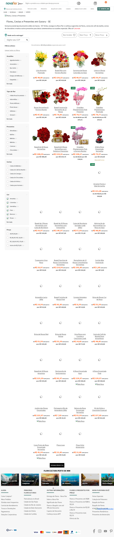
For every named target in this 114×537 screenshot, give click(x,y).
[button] (78, 3)
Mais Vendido (67, 35)
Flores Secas (14, 107)
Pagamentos (5, 511)
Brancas (13, 214)
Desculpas (13, 72)
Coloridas (14, 202)
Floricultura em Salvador (48, 482)
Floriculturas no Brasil (31, 499)
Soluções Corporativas (9, 514)
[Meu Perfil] (87, 3)
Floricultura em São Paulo (9, 482)
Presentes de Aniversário (101, 514)
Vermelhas (14, 206)
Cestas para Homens (17, 185)
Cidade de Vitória (30, 511)
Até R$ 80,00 (14, 234)
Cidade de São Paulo (31, 502)
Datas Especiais (97, 496)
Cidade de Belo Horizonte (33, 508)
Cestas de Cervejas (16, 174)
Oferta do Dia (74, 518)
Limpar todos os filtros (12, 50)
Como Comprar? (6, 496)
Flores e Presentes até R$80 (79, 499)
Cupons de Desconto (54, 511)
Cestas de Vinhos (16, 181)
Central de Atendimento (9, 505)
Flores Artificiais (15, 103)
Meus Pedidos (6, 499)
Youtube (105, 531)
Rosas (13, 218)
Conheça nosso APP (54, 514)
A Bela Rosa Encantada (18, 95)
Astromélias (14, 99)
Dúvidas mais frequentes (9, 502)
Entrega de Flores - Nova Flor (57, 496)
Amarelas (14, 199)
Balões (12, 134)
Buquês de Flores (56, 9)
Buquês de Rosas (98, 502)
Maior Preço (83, 35)
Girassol (13, 115)
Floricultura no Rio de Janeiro (69, 482)
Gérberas (13, 111)
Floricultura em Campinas (28, 482)
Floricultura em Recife (88, 482)
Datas (92, 9)
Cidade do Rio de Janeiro (32, 505)
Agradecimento (15, 60)
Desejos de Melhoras (17, 76)
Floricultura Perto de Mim (57, 470)
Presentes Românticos (100, 511)
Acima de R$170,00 (17, 245)
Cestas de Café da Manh (18, 170)
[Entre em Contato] (71, 3)
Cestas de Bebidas (16, 166)
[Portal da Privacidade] (11, 530)
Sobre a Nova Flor (53, 499)
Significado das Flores (54, 502)
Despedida (14, 80)
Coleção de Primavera (99, 499)
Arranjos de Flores (80, 9)
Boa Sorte (14, 68)
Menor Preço (99, 35)
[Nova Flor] (14, 3)
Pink (12, 210)
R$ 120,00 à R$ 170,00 (17, 241)
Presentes (44, 9)
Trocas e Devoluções (8, 508)
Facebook (94, 531)
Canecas (13, 146)
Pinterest (111, 531)
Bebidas (13, 138)
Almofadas (14, 131)
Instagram (100, 531)
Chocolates (14, 150)
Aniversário (14, 64)
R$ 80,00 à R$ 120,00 (17, 238)
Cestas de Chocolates (17, 178)
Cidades (68, 9)
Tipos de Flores (32, 9)
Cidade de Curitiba (30, 514)
